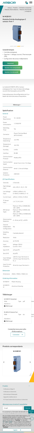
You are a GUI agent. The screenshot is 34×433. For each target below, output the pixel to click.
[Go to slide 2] (15, 46)
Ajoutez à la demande (11, 72)
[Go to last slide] (4, 362)
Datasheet (10, 63)
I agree (15, 430)
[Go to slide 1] (11, 46)
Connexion (16, 334)
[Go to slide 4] (22, 46)
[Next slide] (30, 362)
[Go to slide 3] (19, 46)
